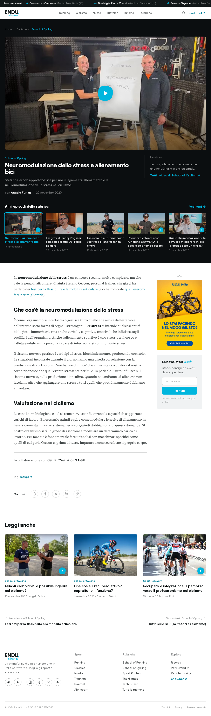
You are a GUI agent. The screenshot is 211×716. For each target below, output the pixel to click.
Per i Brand (179, 668)
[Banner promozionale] (179, 315)
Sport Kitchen (132, 673)
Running (64, 12)
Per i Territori (180, 673)
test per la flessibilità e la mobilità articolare (64, 289)
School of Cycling (42, 29)
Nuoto (97, 12)
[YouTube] (48, 682)
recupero (26, 476)
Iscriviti (180, 390)
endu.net (196, 13)
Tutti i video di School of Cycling (173, 175)
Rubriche (146, 12)
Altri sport (81, 689)
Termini (166, 707)
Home (8, 29)
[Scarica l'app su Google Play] (17, 682)
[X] (56, 494)
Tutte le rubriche (133, 689)
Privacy (178, 707)
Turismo (129, 12)
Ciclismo (81, 12)
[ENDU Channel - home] (12, 12)
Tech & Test (130, 684)
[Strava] (57, 682)
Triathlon (112, 12)
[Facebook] (45, 494)
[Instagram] (30, 682)
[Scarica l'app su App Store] (8, 682)
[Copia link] (77, 494)
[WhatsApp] (34, 494)
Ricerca (176, 662)
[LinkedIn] (66, 494)
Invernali (79, 684)
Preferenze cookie (196, 707)
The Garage (130, 678)
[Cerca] (183, 12)
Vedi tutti (196, 206)
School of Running (135, 662)
